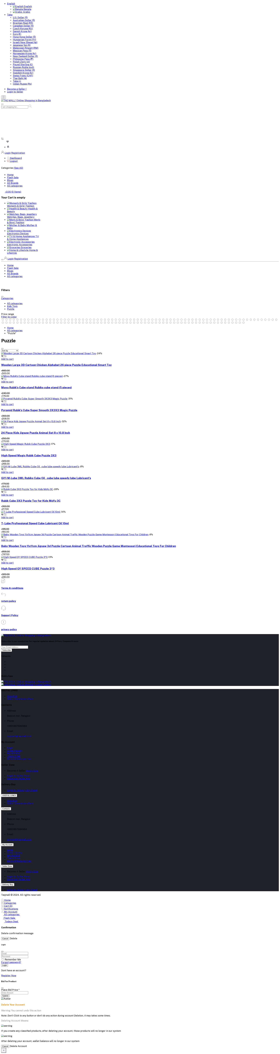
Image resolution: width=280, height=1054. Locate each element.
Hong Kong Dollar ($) (24, 37)
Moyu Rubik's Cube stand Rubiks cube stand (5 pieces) (36, 387)
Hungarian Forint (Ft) (24, 39)
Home (10, 174)
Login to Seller (15, 91)
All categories (14, 185)
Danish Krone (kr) (22, 31)
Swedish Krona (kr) (23, 72)
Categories (7, 298)
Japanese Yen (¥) (21, 45)
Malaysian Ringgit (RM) (25, 48)
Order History (14, 750)
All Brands (12, 183)
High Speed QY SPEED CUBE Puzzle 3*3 (28, 568)
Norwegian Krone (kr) (24, 53)
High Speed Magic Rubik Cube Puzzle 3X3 (28, 455)
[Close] (2, 987)
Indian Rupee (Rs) (22, 84)
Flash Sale (13, 177)
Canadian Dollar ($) (23, 25)
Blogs (10, 180)
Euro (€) (17, 34)
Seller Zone (7, 866)
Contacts (6, 809)
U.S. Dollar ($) (20, 17)
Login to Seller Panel (18, 775)
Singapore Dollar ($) (24, 70)
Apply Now (32, 770)
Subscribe (6, 650)
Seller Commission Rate (20, 699)
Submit (5, 996)
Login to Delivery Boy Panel (22, 790)
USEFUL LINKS (9, 795)
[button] (8, 147)
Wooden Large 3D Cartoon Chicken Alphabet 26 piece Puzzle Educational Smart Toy (56, 364)
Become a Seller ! (16, 89)
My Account (7, 845)
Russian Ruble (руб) (23, 67)
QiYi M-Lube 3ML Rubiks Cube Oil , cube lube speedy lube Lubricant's (46, 478)
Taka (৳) (17, 81)
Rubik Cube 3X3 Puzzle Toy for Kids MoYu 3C (31, 500)
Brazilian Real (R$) (23, 23)
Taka (9, 14)
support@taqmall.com (19, 736)
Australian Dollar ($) (24, 20)
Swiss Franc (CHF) (23, 75)
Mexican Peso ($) (22, 50)
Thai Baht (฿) (20, 78)
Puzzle (10, 309)
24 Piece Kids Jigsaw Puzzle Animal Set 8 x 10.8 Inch (35, 432)
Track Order (13, 756)
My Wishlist (13, 753)
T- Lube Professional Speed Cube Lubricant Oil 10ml (35, 523)
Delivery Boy (7, 885)
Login (8, 153)
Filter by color (9, 317)
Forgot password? (11, 962)
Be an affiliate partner (19, 759)
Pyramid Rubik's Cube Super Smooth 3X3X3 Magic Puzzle (39, 410)
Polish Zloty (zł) (21, 61)
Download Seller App (18, 778)
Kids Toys (12, 306)
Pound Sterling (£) (23, 64)
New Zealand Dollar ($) (25, 56)
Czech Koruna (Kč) (23, 28)
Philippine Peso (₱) (23, 59)
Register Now (8, 975)
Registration (18, 153)
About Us (12, 696)
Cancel (5, 939)
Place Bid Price (10, 989)
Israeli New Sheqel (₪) (25, 42)
